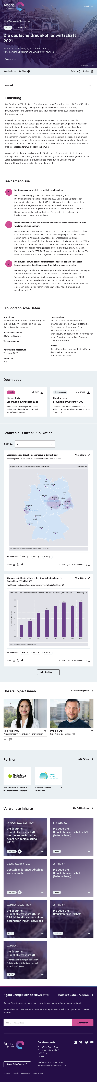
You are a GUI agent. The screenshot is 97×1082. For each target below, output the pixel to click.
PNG (23, 557)
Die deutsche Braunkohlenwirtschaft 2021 (36, 459)
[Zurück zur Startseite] (14, 6)
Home (6, 21)
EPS (35, 557)
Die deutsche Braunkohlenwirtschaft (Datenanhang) (67, 873)
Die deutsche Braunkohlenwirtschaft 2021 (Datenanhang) (70, 832)
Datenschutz (38, 1073)
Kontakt (16, 1073)
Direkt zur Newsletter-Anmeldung (73, 995)
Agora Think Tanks (15, 1064)
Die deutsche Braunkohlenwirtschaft (67, 913)
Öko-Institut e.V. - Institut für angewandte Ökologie (15, 789)
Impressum (25, 1073)
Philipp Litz (56, 731)
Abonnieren (82, 1023)
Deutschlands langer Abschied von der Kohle (25, 871)
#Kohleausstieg (10, 59)
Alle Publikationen (81, 808)
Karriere (7, 1073)
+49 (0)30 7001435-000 (54, 1062)
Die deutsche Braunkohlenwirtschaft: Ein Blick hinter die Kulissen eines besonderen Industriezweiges (25, 916)
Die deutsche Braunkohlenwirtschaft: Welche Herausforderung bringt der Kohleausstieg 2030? (22, 836)
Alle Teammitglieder (80, 691)
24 (63, 585)
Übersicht (9, 85)
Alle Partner (83, 759)
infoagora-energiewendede (52, 1065)
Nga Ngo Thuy (11, 731)
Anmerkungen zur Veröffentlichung (73, 565)
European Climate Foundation (43, 789)
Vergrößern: (80, 455)
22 (63, 459)
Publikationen (14, 21)
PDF (46, 557)
